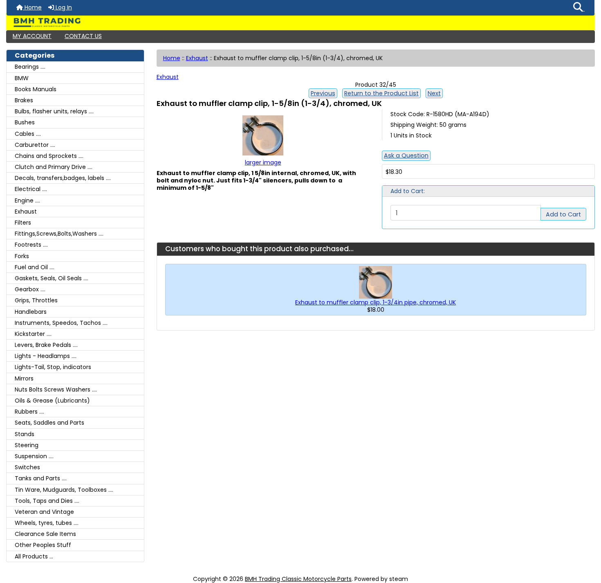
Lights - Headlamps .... (45, 356)
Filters (23, 222)
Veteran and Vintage (44, 512)
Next (434, 93)
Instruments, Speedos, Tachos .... (61, 323)
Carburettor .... (35, 145)
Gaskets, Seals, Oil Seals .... (51, 278)
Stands (24, 434)
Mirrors (24, 378)
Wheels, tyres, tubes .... (46, 523)
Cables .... (28, 134)
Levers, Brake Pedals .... (46, 345)
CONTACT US (83, 36)
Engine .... (27, 200)
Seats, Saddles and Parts (49, 423)
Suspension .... (34, 456)
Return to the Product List (381, 93)
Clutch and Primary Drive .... (53, 167)
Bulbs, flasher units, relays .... (54, 111)
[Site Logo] (300, 22)
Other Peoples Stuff (43, 545)
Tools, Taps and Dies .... (47, 501)
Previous (323, 93)
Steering (26, 445)
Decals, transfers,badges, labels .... (63, 178)
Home (32, 7)
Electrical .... (31, 189)
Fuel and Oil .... (34, 267)
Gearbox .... (30, 289)
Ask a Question (406, 155)
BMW (22, 78)
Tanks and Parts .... (41, 478)
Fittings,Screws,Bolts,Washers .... (59, 234)
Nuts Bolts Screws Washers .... (56, 389)
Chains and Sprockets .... (49, 156)
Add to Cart (563, 214)
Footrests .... (31, 245)
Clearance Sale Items (45, 534)
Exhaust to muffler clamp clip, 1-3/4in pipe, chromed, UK (375, 302)
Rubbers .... (29, 411)
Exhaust (197, 58)
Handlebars (31, 312)
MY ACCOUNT (32, 36)
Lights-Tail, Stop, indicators (53, 367)
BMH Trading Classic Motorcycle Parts (298, 579)
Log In (63, 7)
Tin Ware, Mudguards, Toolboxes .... (64, 490)
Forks (22, 256)
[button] (579, 8)
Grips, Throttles (36, 300)
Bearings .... (30, 67)
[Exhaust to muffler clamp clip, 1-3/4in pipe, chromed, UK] (375, 282)
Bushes (25, 122)
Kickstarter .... (33, 334)
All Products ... (34, 556)
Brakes (24, 100)
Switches (27, 467)
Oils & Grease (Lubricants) (52, 400)
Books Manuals (35, 89)
